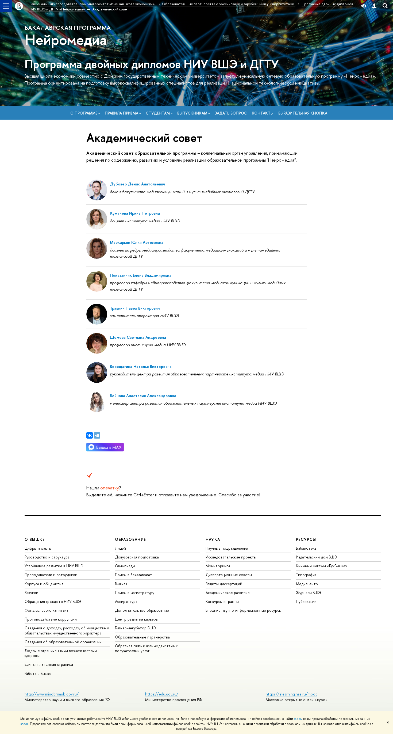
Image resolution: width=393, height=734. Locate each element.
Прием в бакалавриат (133, 574)
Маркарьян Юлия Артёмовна (136, 242)
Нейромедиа (66, 39)
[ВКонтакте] (89, 435)
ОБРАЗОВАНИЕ (130, 539)
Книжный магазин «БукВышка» (321, 565)
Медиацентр (307, 583)
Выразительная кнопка (302, 113)
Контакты (262, 113)
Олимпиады (125, 565)
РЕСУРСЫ (306, 539)
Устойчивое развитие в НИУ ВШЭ (54, 565)
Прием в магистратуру (134, 592)
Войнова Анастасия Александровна (143, 395)
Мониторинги (218, 565)
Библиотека (306, 548)
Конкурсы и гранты (222, 601)
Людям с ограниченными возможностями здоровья (61, 653)
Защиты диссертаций (224, 583)
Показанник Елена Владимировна (140, 275)
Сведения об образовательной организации (63, 641)
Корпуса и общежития (44, 583)
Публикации (306, 601)
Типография (306, 574)
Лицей (120, 548)
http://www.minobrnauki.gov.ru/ (52, 694)
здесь (298, 719)
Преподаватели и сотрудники (51, 574)
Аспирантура (126, 601)
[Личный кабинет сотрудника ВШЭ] (374, 6)
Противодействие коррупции (51, 619)
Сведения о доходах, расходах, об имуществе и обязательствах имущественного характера (67, 630)
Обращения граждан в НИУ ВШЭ (53, 601)
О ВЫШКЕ (35, 539)
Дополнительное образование (142, 610)
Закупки (31, 592)
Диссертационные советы (229, 574)
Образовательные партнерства (142, 637)
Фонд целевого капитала (46, 610)
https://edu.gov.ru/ (161, 694)
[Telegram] (97, 435)
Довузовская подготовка (137, 557)
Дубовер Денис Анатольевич (137, 184)
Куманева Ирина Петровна (135, 213)
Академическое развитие (228, 592)
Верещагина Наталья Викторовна (141, 366)
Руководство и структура (47, 557)
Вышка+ (121, 583)
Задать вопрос (231, 113)
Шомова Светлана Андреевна (138, 337)
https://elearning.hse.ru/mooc (291, 694)
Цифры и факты (38, 548)
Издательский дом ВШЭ (316, 557)
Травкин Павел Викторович (135, 308)
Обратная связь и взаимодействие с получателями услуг (146, 648)
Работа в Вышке (38, 673)
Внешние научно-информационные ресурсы (244, 610)
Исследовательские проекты (231, 557)
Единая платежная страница (49, 664)
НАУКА (213, 539)
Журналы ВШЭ (308, 592)
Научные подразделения (227, 548)
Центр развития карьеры (136, 619)
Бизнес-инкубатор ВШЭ (135, 627)
